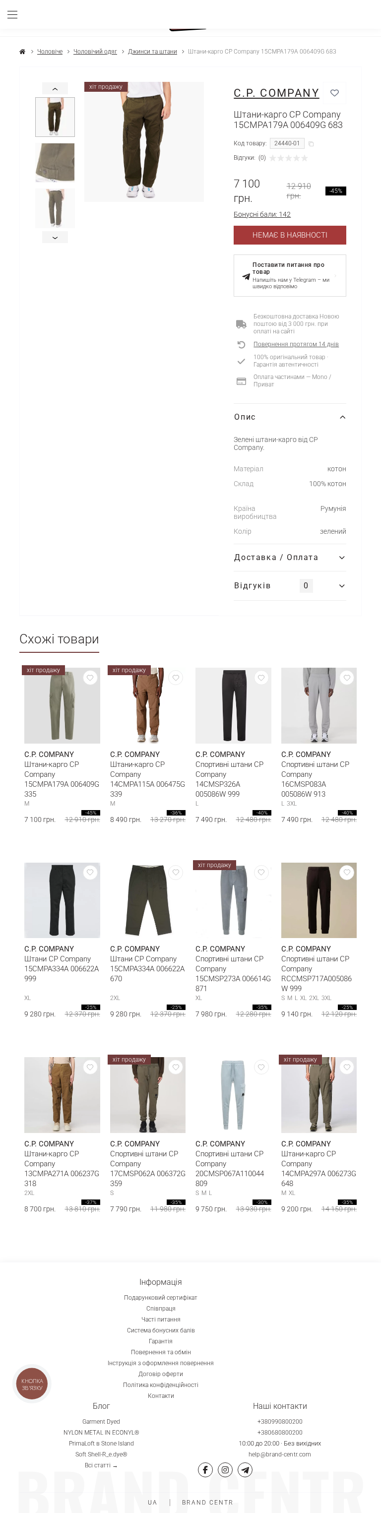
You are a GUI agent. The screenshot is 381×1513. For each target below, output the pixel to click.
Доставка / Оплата (276, 557)
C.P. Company (276, 93)
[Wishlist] (90, 677)
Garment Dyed (101, 1421)
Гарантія (161, 1341)
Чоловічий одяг (95, 51)
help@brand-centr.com (280, 1454)
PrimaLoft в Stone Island (101, 1443)
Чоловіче (50, 51)
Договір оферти (160, 1374)
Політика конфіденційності (160, 1385)
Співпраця (161, 1308)
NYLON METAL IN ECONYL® (101, 1432)
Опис (244, 417)
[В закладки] (334, 93)
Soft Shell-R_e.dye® (101, 1454)
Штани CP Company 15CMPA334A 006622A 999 (61, 968)
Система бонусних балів (161, 1330)
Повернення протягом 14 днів (296, 344)
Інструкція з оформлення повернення (161, 1363)
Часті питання (161, 1319)
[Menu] (16, 14)
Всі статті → (101, 1465)
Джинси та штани (152, 51)
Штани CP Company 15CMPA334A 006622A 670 (147, 968)
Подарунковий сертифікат (160, 1297)
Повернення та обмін (161, 1352)
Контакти (161, 1395)
